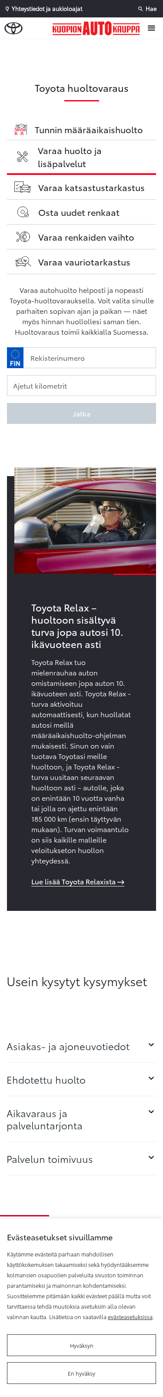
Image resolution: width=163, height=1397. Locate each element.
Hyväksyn (81, 1345)
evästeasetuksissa (130, 1316)
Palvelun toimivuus (50, 1158)
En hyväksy (81, 1373)
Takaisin (83, 47)
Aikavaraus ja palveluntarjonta (45, 1119)
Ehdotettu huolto (46, 1079)
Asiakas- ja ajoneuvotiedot (68, 1046)
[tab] (81, 1045)
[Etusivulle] (98, 28)
